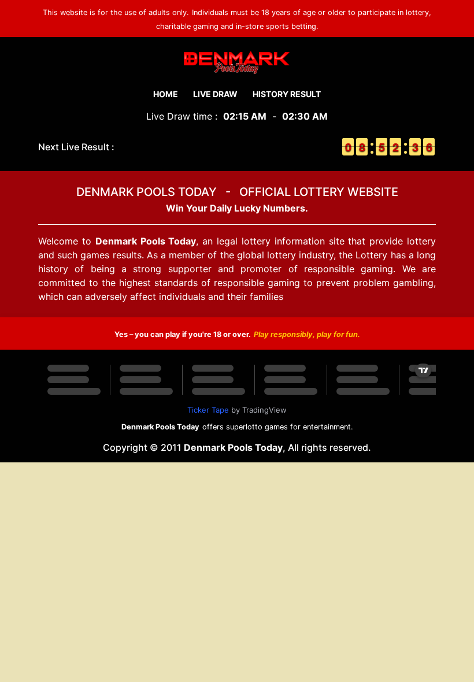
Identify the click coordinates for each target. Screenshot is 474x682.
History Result (287, 94)
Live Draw (215, 94)
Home (165, 94)
